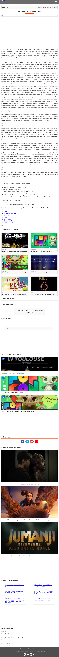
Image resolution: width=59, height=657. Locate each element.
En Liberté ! (5, 217)
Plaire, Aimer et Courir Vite (9, 213)
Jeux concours (5, 635)
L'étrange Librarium (6, 644)
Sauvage (4, 211)
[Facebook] (22, 441)
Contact (22, 648)
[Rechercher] (51, 328)
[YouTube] (36, 441)
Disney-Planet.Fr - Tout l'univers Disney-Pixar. (13, 637)
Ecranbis (3, 640)
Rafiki (3, 209)
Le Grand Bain (5, 215)
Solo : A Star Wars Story (8, 222)
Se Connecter (29, 312)
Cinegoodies (4, 631)
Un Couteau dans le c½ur (8, 221)
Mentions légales (35, 648)
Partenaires (27, 648)
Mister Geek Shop (6, 633)
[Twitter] (27, 441)
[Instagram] (32, 441)
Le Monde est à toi (6, 219)
